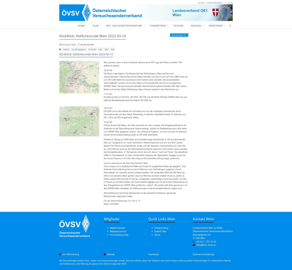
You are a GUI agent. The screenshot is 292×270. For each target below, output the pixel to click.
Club (95, 25)
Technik (178, 25)
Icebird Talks (160, 231)
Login (230, 3)
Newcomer (216, 25)
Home (81, 25)
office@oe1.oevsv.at (206, 244)
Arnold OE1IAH (87, 44)
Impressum (153, 254)
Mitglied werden (117, 227)
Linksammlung (161, 227)
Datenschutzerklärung (203, 254)
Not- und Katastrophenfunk (124, 25)
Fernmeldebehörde (119, 234)
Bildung (196, 25)
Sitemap (110, 254)
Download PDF (179, 35)
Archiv (157, 234)
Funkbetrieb (158, 25)
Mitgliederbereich (118, 231)
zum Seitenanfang (70, 254)
